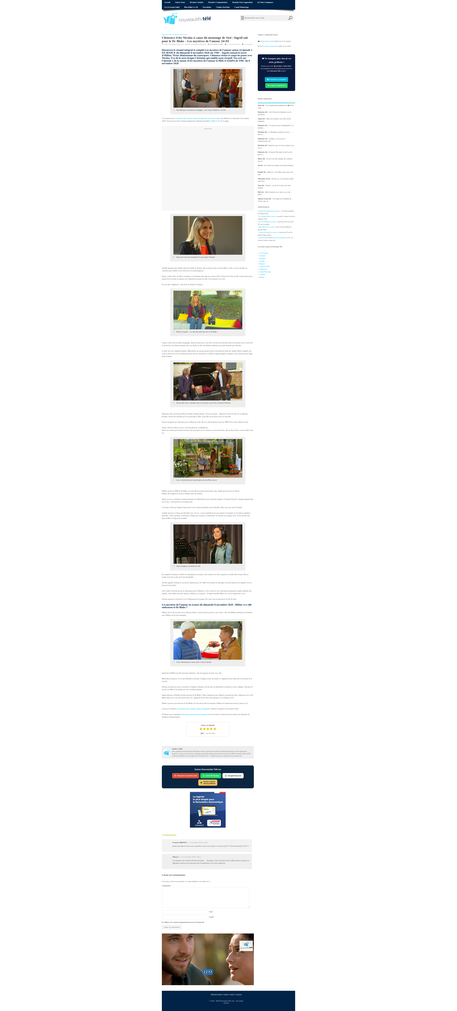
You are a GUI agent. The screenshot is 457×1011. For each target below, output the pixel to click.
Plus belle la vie (191, 7)
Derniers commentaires (218, 2)
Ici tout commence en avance (267, 222)
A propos (239, 994)
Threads (262, 261)
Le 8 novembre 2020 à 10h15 (198, 842)
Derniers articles (196, 2)
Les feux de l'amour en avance (268, 232)
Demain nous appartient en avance (269, 211)
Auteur (232, 994)
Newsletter (207, 7)
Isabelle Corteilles (217, 44)
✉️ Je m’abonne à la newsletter (276, 79)
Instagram (262, 258)
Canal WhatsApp (241, 7)
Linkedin (262, 274)
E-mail (211, 917)
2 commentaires (248, 44)
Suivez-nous (180, 2)
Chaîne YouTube (223, 7)
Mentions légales (216, 994)
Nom (211, 912)
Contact (225, 994)
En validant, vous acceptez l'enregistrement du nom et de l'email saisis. (183, 922)
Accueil (167, 2)
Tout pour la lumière (279, 238)
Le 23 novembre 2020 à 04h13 (190, 857)
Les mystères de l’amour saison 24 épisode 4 (193, 709)
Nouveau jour (263, 238)
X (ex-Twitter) (263, 253)
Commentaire (166, 886)
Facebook (262, 256)
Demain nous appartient (242, 2)
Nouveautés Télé (166, 34)
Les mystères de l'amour (180, 34)
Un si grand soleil (171, 7)
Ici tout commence (265, 2)
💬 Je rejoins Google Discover (276, 85)
